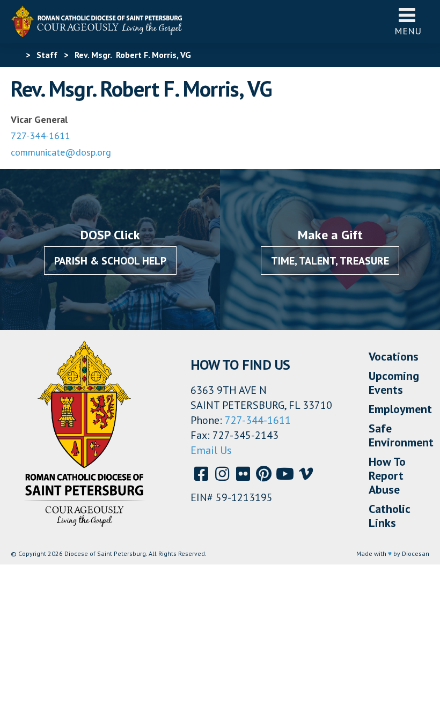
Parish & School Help (110, 261)
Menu (407, 31)
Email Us (211, 450)
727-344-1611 (40, 135)
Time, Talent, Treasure (330, 261)
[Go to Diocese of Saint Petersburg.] (15, 54)
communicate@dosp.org (61, 152)
